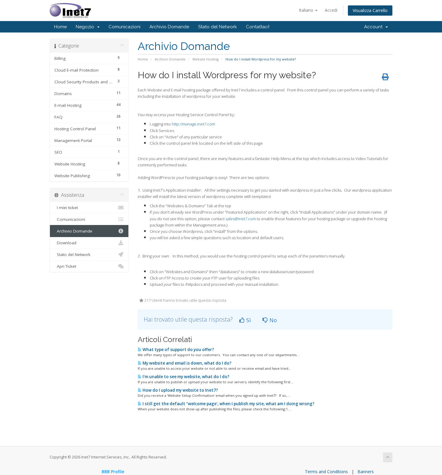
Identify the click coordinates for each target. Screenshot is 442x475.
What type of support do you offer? (178, 349)
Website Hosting (205, 59)
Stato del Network (217, 26)
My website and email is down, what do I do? (187, 363)
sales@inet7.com (241, 218)
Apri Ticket (65, 266)
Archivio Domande (169, 26)
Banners (366, 471)
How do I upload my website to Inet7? (180, 390)
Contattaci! (257, 26)
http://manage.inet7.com (193, 124)
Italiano (307, 10)
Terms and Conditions (326, 471)
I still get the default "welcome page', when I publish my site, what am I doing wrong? (228, 403)
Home (60, 26)
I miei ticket (66, 207)
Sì (248, 320)
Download (65, 242)
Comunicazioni (124, 26)
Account (374, 26)
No (272, 320)
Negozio (86, 26)
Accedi (331, 10)
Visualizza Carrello (370, 10)
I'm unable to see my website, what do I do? (185, 376)
